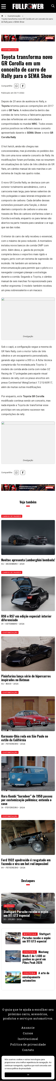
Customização (14, 16)
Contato (28, 1050)
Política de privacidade (28, 1044)
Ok (28, 1075)
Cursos (28, 1033)
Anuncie (28, 1027)
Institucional (28, 1039)
